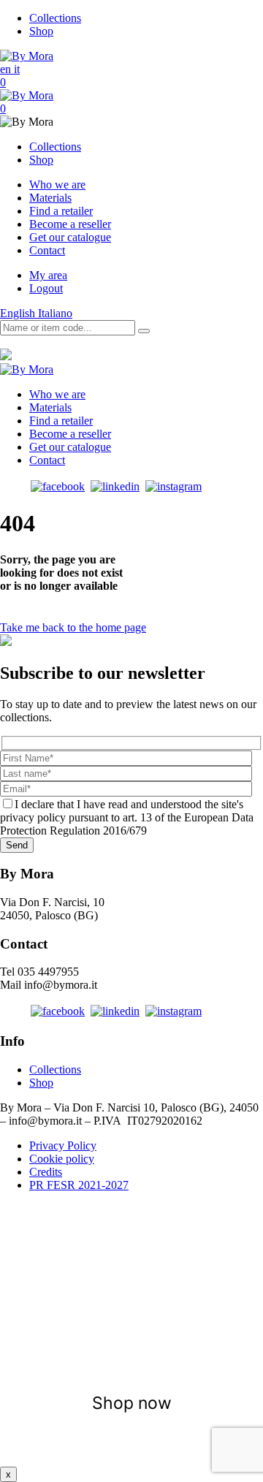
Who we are (57, 184)
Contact (47, 250)
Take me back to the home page (73, 627)
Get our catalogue (70, 237)
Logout (46, 288)
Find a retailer (61, 211)
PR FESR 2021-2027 (79, 1185)
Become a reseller (70, 224)
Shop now (132, 1403)
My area (48, 275)
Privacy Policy (62, 1145)
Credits (45, 1172)
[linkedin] (115, 486)
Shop (41, 31)
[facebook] (57, 486)
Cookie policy (61, 1158)
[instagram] (173, 486)
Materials (50, 197)
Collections (55, 18)
